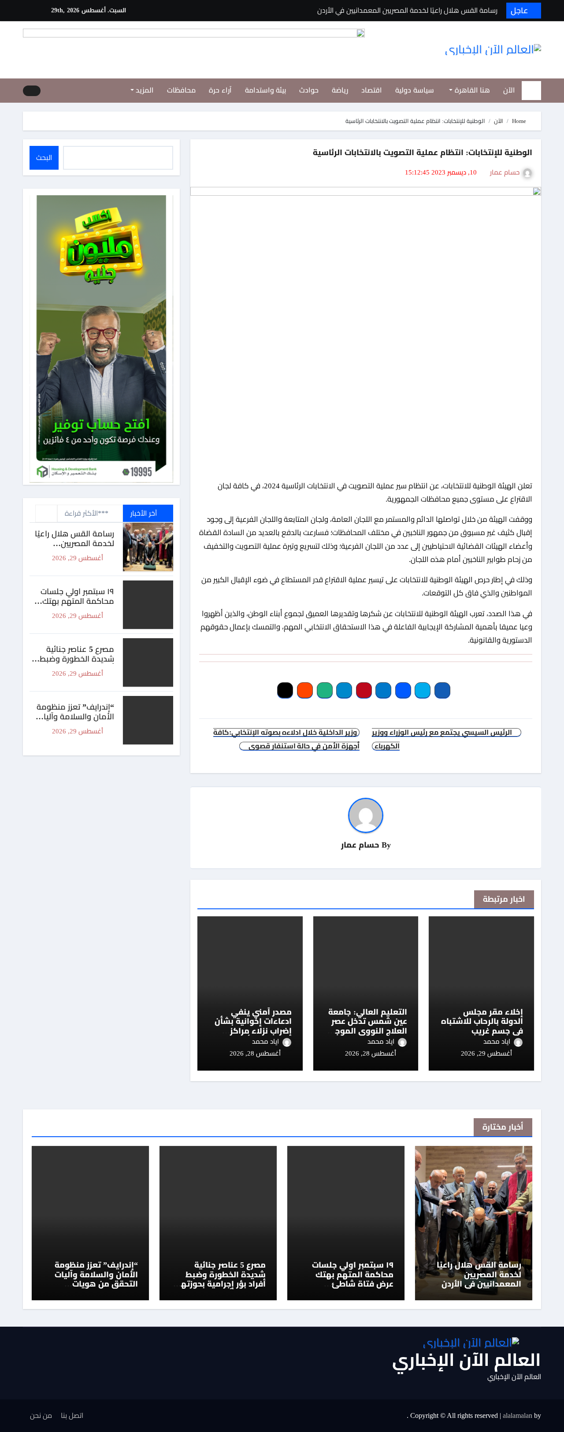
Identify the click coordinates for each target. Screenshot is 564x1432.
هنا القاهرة (471, 90)
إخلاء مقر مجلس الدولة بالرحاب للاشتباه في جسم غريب (482, 1021)
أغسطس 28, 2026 (370, 1053)
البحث (44, 157)
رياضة (340, 90)
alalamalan (517, 1415)
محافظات (181, 90)
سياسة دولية (414, 90)
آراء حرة (220, 90)
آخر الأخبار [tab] (144, 513)
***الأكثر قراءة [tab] (86, 513)
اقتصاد (371, 90)
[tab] (46, 513)
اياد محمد (496, 1041)
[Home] (531, 90)
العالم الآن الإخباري (466, 1360)
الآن (509, 90)
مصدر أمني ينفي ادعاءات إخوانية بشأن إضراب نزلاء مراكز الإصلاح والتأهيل (253, 1026)
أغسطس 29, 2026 (486, 1053)
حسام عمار (504, 172)
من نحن (41, 1415)
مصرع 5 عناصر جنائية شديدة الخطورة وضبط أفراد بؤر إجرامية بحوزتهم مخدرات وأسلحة (72, 663)
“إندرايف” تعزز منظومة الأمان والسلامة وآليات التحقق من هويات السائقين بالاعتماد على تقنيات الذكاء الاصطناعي (93, 1284)
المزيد (144, 90)
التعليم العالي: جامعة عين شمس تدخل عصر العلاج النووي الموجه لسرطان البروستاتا (367, 1026)
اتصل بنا (72, 1415)
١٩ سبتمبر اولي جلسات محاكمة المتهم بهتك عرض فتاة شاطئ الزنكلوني (77, 606)
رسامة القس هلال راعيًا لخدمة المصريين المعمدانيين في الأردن (74, 543)
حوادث (309, 90)
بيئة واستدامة (265, 90)
